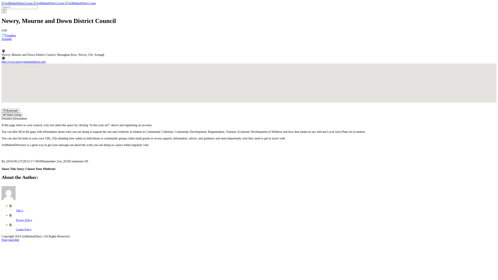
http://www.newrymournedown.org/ (24, 61)
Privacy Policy (24, 220)
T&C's (19, 210)
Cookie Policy (24, 229)
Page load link (10, 240)
